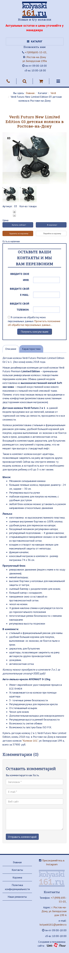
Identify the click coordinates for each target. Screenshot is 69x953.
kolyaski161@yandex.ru (53, 924)
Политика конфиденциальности (17, 887)
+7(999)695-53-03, (36, 52)
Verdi (53, 93)
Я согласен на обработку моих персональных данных (34, 321)
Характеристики (31, 348)
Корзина (17, 877)
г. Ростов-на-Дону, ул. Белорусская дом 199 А (54, 911)
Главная (30, 93)
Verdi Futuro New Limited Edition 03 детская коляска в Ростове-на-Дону (35, 122)
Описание (10, 348)
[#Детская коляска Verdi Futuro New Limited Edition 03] (28, 193)
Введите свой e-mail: (19, 291)
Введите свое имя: (19, 277)
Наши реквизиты (17, 896)
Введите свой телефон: (19, 306)
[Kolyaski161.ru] (34, 10)
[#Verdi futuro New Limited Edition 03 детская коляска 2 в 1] (34, 157)
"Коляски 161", (30, 740)
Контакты (17, 870)
